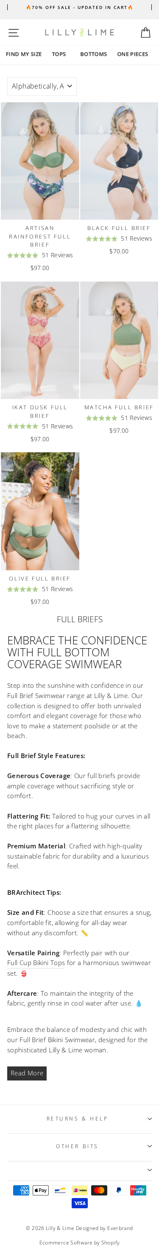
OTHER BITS (77, 1146)
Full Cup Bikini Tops (36, 962)
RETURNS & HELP (77, 1118)
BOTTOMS (93, 54)
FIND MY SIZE (24, 54)
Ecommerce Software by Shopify (79, 1242)
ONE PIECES (132, 54)
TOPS (59, 54)
